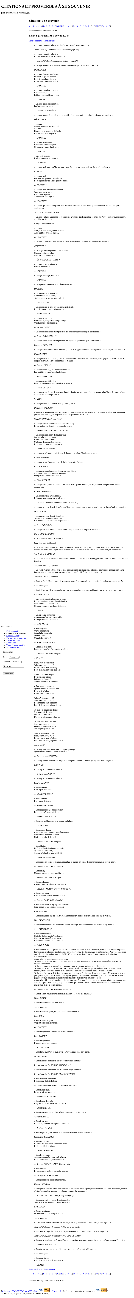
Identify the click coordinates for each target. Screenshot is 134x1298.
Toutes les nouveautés (15, 645)
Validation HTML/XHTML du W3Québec (19, 1291)
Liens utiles (11, 643)
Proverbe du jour (13, 640)
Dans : (6, 657)
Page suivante (49, 41)
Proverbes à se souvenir (16, 638)
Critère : (6, 662)
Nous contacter (12, 647)
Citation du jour (12, 636)
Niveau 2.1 (56, 1291)
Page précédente (35, 41)
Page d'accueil (12, 631)
